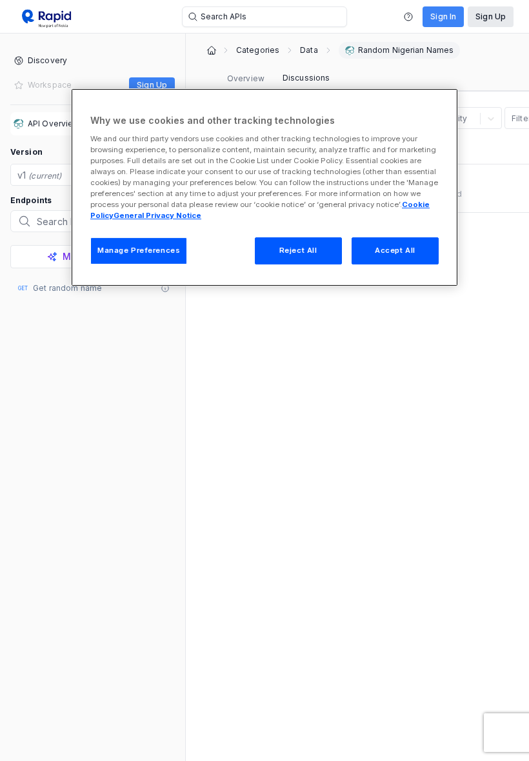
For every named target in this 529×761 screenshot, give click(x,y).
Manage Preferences (138, 250)
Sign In (443, 16)
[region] (264, 187)
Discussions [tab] (306, 78)
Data (308, 50)
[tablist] (278, 78)
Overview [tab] (245, 78)
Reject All (298, 250)
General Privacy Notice (157, 215)
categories (257, 50)
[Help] (408, 16)
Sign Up (490, 16)
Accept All (395, 250)
